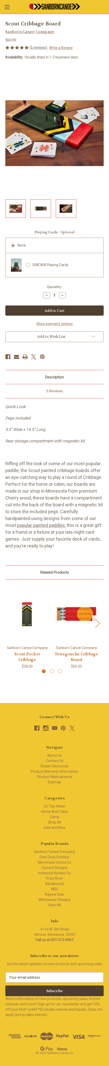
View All (54, 905)
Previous (7, 623)
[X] (33, 356)
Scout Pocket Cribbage (27, 657)
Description (54, 377)
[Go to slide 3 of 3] (60, 671)
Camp (54, 817)
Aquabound (54, 884)
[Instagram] (45, 728)
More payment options (55, 324)
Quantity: (54, 287)
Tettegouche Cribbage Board (76, 657)
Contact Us (54, 761)
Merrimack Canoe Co (54, 862)
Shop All (54, 822)
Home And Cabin (54, 812)
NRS (54, 889)
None (21, 245)
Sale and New (54, 828)
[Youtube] (54, 728)
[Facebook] (7, 356)
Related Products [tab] (54, 572)
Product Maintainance (54, 777)
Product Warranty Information (55, 771)
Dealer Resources (55, 766)
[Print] (25, 356)
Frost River (54, 878)
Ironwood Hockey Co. (54, 873)
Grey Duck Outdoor (54, 857)
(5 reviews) (38, 47)
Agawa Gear (54, 894)
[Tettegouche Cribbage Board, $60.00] (76, 613)
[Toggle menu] (7, 7)
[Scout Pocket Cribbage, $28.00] (27, 613)
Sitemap (54, 782)
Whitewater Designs (54, 900)
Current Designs (54, 868)
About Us (54, 755)
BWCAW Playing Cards (50, 265)
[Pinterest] (42, 356)
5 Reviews (54, 391)
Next (97, 623)
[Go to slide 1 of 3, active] (44, 671)
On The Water (55, 806)
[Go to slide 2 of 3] (52, 671)
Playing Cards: (54, 232)
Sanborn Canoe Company (54, 852)
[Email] (16, 356)
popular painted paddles (41, 525)
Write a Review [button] (61, 48)
